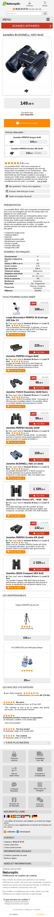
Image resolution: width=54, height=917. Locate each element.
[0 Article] (45, 3)
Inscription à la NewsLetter (40, 775)
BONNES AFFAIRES (25, 26)
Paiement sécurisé (14, 759)
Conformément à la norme (33, 695)
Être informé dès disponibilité (29, 123)
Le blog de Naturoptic (14, 790)
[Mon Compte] (30, 3)
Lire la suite (42, 181)
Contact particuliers (11, 845)
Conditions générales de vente (15, 855)
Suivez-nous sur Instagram (40, 790)
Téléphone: (14, 842)
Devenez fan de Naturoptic (14, 805)
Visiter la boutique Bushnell (20, 196)
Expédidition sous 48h (40, 759)
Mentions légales (10, 858)
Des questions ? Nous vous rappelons (24, 186)
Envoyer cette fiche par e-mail (21, 191)
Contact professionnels (12, 847)
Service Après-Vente (14, 775)
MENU (7, 19)
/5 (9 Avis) (24, 163)
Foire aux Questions (40, 805)
